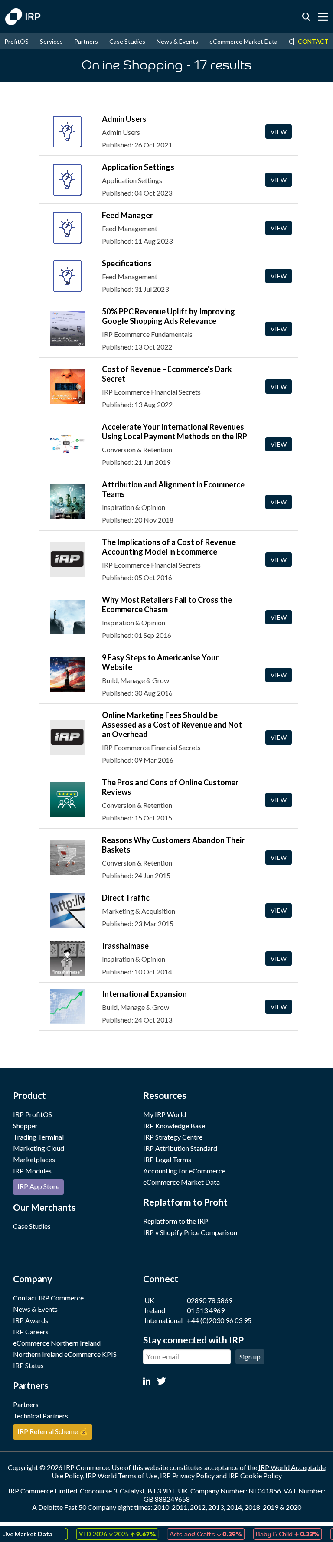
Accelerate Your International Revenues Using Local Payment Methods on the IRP (174, 431)
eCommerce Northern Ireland (57, 1343)
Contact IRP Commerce (48, 1298)
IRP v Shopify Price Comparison (190, 1232)
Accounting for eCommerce (184, 1170)
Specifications (127, 263)
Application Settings (138, 167)
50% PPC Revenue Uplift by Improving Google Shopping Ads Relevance (168, 316)
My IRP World (164, 1114)
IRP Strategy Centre (172, 1137)
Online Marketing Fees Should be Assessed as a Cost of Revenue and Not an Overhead (172, 724)
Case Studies (127, 41)
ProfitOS (16, 41)
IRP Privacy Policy (187, 1475)
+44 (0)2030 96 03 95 (219, 1320)
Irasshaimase (125, 946)
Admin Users (124, 119)
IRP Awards (30, 1320)
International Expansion (144, 994)
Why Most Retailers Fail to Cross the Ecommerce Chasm (167, 604)
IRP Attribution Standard (180, 1148)
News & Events (177, 41)
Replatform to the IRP (175, 1221)
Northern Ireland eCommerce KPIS (65, 1354)
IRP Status (28, 1365)
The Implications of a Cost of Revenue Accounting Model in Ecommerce (169, 546)
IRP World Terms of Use (121, 1475)
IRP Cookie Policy (255, 1475)
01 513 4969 (206, 1310)
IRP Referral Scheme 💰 (52, 1431)
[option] (105, 1534)
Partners (86, 41)
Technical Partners (40, 1415)
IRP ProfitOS (32, 1114)
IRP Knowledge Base (174, 1125)
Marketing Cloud (38, 1148)
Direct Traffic (126, 897)
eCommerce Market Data (243, 41)
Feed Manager (127, 215)
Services (51, 41)
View (279, 131)
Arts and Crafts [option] (193, 1534)
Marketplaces (34, 1159)
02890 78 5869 (209, 1300)
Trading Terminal (38, 1137)
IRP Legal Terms (167, 1159)
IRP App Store (38, 1186)
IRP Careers (31, 1331)
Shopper (25, 1125)
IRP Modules (32, 1170)
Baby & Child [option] (275, 1534)
